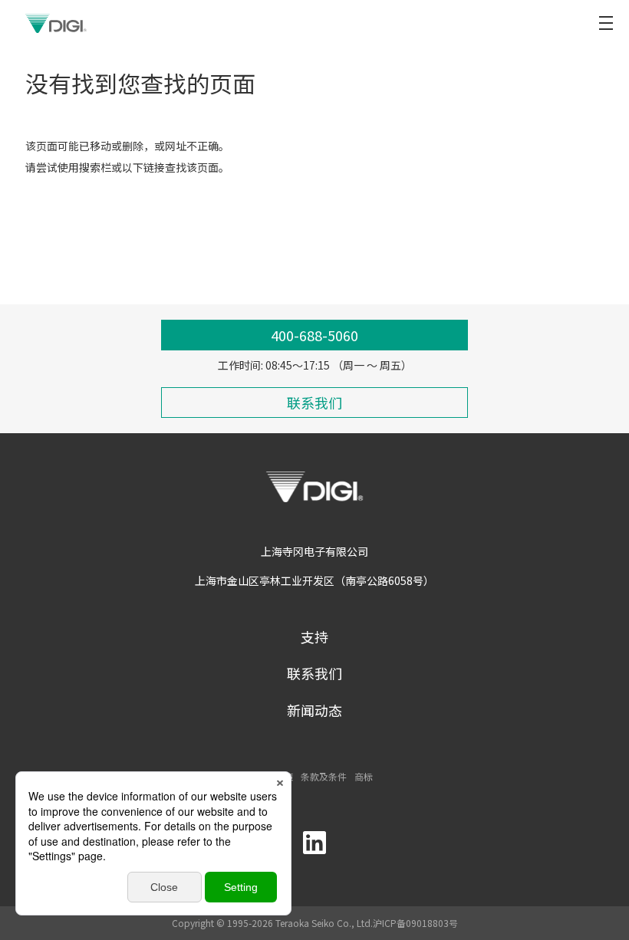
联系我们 (314, 673)
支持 (314, 636)
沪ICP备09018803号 (415, 922)
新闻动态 (314, 710)
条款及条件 (324, 776)
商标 (363, 776)
